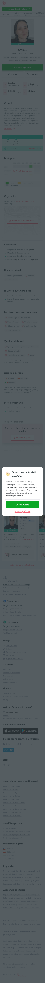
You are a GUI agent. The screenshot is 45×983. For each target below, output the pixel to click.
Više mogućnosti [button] (22, 511)
